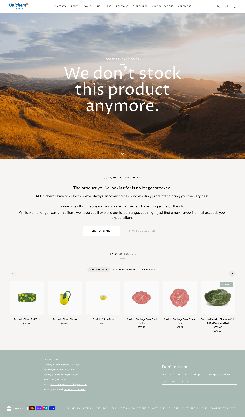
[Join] (234, 381)
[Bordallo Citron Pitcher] (65, 298)
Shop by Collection (142, 231)
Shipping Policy (179, 408)
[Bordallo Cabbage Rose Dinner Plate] (180, 298)
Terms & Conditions (133, 408)
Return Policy (200, 408)
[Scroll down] (122, 152)
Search (115, 408)
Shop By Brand (101, 231)
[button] (60, 6)
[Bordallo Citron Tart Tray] (27, 298)
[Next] (232, 274)
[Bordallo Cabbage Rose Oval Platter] (141, 298)
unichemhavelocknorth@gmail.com (69, 384)
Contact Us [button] (51, 359)
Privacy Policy (157, 408)
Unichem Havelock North (86, 408)
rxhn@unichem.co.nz (75, 389)
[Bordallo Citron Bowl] (103, 298)
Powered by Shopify (224, 408)
